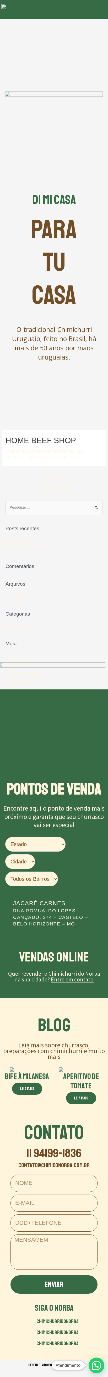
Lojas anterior (54, 475)
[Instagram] (83, 9)
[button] (55, 10)
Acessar (12, 656)
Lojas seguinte (54, 489)
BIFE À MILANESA (21, 541)
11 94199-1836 (54, 1153)
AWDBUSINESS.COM (67, 1365)
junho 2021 (15, 596)
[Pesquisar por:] (54, 507)
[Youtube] (95, 9)
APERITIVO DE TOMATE (26, 549)
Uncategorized (18, 626)
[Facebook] (72, 9)
